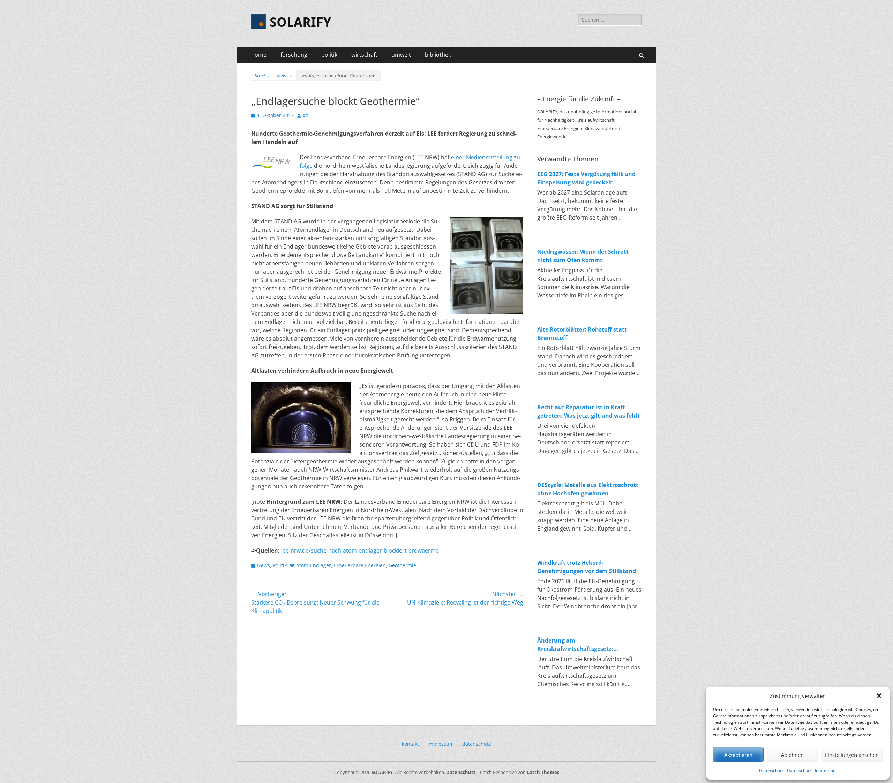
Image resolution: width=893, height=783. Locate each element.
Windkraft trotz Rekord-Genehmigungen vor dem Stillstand (586, 567)
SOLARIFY (300, 22)
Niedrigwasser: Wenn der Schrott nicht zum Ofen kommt (583, 256)
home (259, 55)
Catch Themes (543, 772)
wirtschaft (364, 55)
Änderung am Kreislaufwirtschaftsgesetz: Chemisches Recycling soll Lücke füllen (582, 645)
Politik (280, 565)
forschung (293, 55)
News (285, 75)
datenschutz (476, 743)
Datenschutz (771, 771)
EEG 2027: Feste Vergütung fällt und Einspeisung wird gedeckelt (586, 178)
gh (306, 115)
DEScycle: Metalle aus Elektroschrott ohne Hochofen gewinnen (587, 489)
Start (262, 75)
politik (329, 55)
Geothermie (402, 565)
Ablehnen (792, 754)
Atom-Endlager (313, 565)
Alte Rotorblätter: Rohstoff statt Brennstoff (582, 334)
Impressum (826, 771)
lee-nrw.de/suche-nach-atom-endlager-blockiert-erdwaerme (360, 550)
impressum (440, 743)
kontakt (410, 743)
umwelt (401, 55)
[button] (879, 695)
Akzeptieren (738, 754)
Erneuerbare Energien (360, 565)
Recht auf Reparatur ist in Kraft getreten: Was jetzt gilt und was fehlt (588, 411)
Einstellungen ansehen (852, 754)
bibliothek (438, 55)
